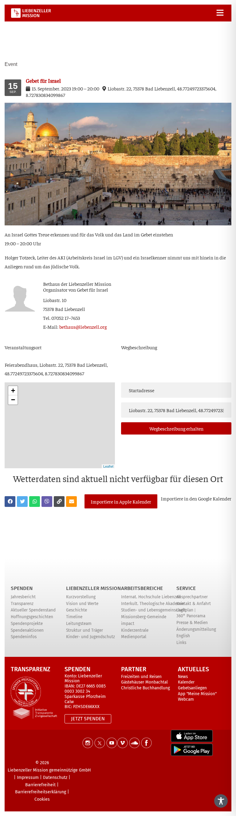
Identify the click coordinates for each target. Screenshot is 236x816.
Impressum (28, 777)
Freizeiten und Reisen (141, 676)
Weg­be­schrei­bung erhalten (176, 428)
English (183, 635)
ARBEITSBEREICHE (142, 588)
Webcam (186, 699)
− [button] (13, 400)
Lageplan (184, 610)
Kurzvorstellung (81, 597)
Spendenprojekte (27, 623)
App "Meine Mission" (197, 693)
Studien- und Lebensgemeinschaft (153, 610)
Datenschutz (55, 777)
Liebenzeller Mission (93, 588)
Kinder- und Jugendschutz (90, 636)
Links (181, 642)
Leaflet (108, 466)
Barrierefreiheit (40, 784)
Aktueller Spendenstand (33, 610)
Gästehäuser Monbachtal (144, 682)
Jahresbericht (23, 597)
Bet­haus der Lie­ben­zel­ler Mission (77, 284)
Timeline (74, 616)
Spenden (22, 588)
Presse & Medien (192, 622)
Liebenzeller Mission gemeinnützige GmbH (49, 770)
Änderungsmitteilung (196, 629)
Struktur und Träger (84, 630)
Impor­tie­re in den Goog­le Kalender (196, 498)
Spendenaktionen (27, 630)
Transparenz (22, 603)
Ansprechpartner (192, 597)
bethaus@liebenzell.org (83, 327)
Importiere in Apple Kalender (121, 501)
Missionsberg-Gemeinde (143, 616)
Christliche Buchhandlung (145, 688)
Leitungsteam (79, 623)
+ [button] (13, 390)
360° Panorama (190, 616)
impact (127, 623)
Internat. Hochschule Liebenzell (151, 597)
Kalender (186, 682)
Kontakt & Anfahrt (193, 603)
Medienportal (133, 636)
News (183, 676)
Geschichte (76, 610)
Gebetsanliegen (192, 688)
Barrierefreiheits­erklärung (40, 792)
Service (186, 588)
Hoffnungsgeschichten (32, 616)
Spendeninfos (24, 636)
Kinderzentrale (134, 630)
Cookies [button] (42, 799)
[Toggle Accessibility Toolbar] (221, 801)
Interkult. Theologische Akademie (152, 603)
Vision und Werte (82, 603)
